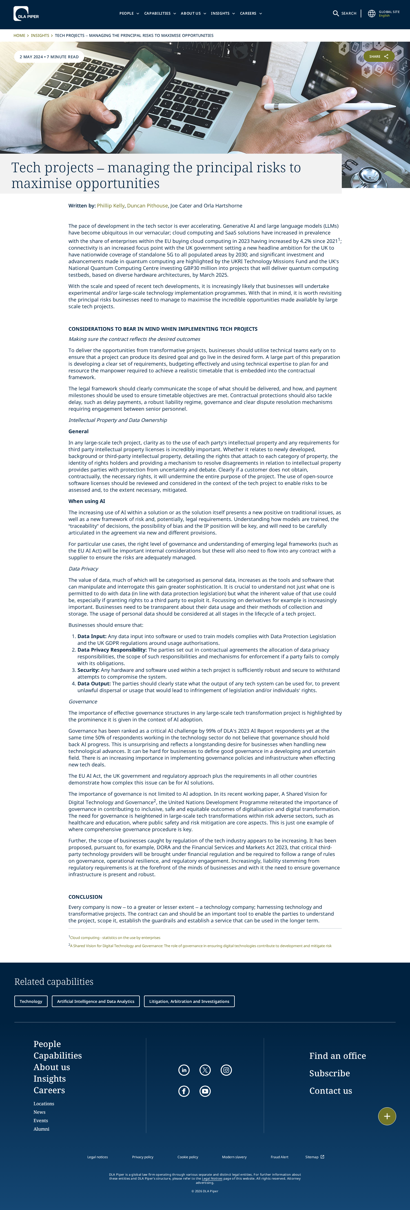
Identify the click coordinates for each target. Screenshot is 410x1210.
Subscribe (329, 1073)
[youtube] (205, 1091)
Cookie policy (188, 1157)
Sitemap (311, 1157)
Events (41, 1120)
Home (19, 35)
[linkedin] (184, 1070)
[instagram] (226, 1070)
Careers (248, 13)
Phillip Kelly (111, 205)
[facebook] (184, 1091)
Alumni (41, 1129)
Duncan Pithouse (147, 205)
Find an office (337, 1055)
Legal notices (97, 1157)
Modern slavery (234, 1157)
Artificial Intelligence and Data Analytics (95, 1001)
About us (191, 13)
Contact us (330, 1090)
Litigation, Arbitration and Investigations (189, 1001)
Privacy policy (142, 1157)
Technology (31, 1001)
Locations (44, 1104)
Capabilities (157, 13)
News (39, 1112)
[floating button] (387, 1116)
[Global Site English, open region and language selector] (371, 13)
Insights (220, 13)
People (126, 13)
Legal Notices (212, 1178)
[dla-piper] (28, 13)
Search (349, 13)
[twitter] (205, 1070)
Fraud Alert (279, 1157)
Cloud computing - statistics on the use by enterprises (115, 937)
